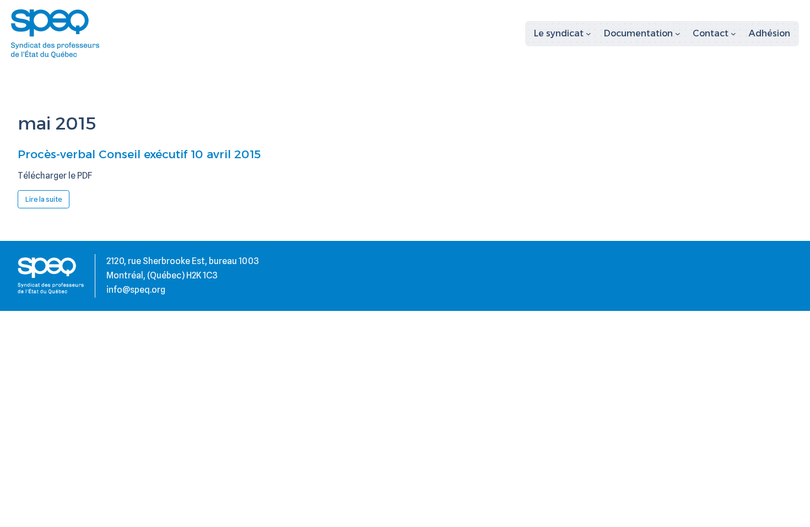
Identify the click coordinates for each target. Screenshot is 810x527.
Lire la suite (47, 201)
